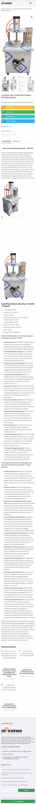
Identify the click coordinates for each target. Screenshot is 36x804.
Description (6, 141)
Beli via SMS (10, 107)
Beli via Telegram (11, 121)
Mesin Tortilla (8, 9)
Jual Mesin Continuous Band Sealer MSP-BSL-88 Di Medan (16, 769)
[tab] (6, 141)
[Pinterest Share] (10, 134)
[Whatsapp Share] (14, 134)
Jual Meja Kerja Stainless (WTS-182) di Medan (12, 778)
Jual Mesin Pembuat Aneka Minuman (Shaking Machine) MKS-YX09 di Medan (17, 773)
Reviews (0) (16, 141)
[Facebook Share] (2, 134)
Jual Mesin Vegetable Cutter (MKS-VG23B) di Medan (14, 781)
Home (2, 9)
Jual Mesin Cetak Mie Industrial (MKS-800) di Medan (14, 785)
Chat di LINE (10, 112)
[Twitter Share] (6, 134)
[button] (31, 17)
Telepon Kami (10, 116)
